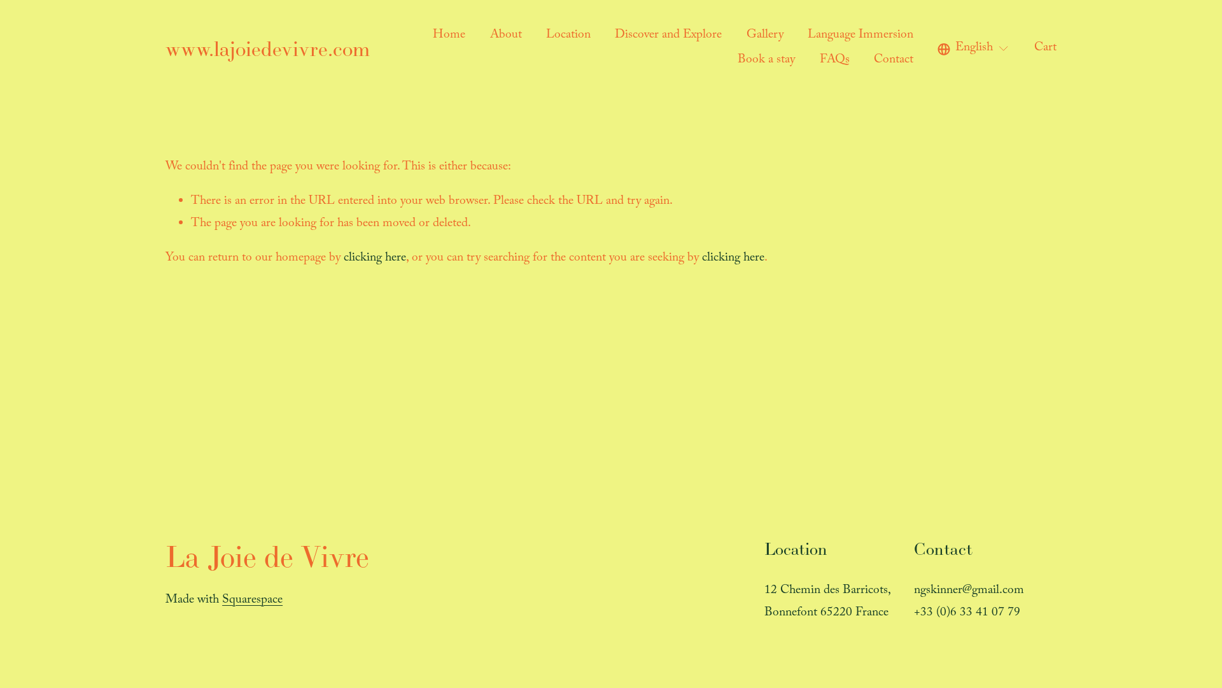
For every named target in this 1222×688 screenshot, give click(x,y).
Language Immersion (860, 36)
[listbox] (973, 49)
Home (449, 36)
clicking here (375, 258)
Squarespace (252, 601)
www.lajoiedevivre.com (267, 49)
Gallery (765, 36)
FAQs (835, 60)
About (506, 36)
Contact (893, 60)
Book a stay (766, 60)
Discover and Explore (668, 36)
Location (568, 36)
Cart (1045, 48)
